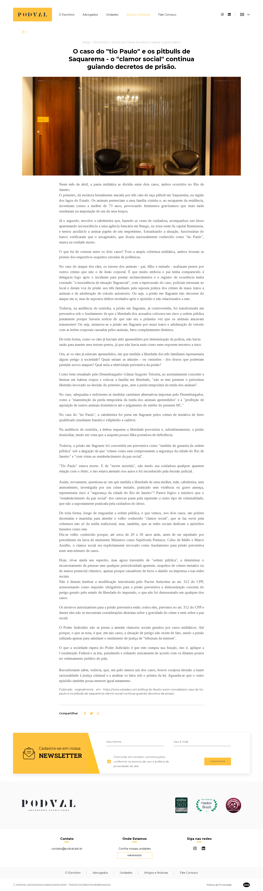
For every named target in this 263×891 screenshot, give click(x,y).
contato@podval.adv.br (66, 848)
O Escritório (67, 14)
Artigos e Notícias (138, 14)
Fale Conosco (167, 14)
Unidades (112, 14)
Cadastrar (217, 761)
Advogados (90, 14)
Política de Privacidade (219, 884)
